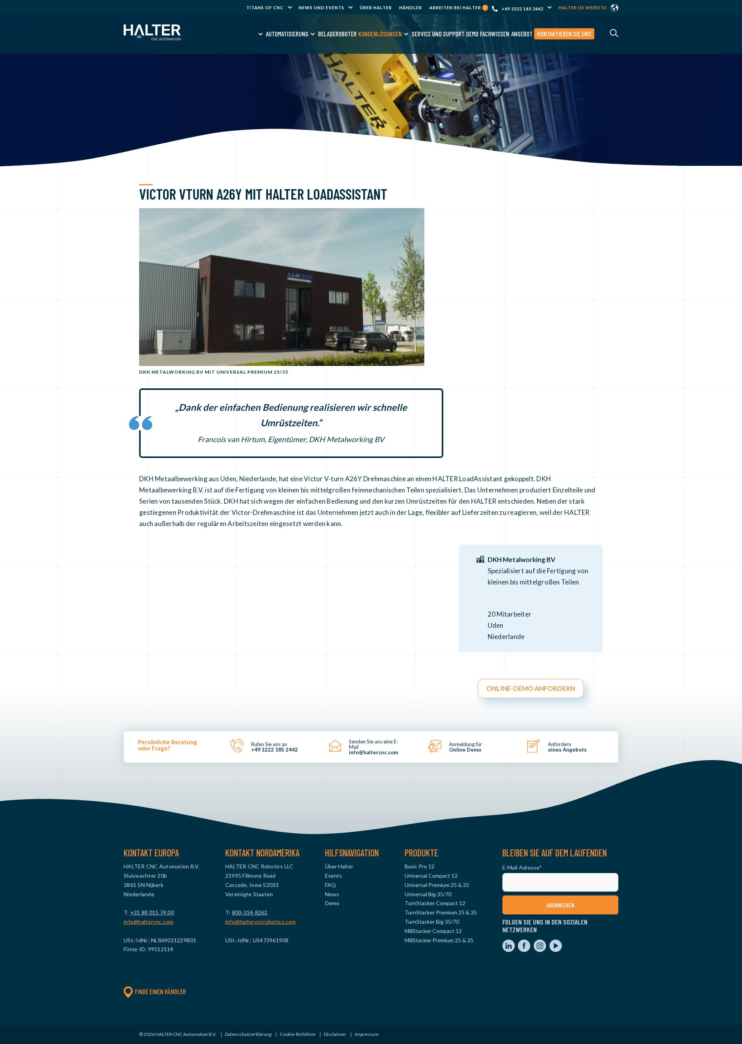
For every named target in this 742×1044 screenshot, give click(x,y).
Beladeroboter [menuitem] (337, 34)
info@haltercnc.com (149, 921)
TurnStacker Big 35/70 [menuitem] (432, 921)
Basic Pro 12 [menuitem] (419, 866)
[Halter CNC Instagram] (540, 950)
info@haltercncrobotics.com (260, 921)
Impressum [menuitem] (367, 1034)
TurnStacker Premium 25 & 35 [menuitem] (441, 912)
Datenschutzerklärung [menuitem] (248, 1034)
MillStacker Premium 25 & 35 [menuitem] (439, 940)
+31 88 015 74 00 (152, 912)
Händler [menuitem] (410, 7)
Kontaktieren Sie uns (564, 34)
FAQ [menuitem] (330, 885)
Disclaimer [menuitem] (335, 1034)
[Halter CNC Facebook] (524, 950)
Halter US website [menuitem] (582, 7)
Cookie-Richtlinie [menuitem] (297, 1034)
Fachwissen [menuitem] (494, 34)
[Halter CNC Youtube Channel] (555, 950)
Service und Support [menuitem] (438, 34)
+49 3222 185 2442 (522, 8)
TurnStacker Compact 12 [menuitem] (435, 903)
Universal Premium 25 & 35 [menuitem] (437, 885)
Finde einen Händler (160, 991)
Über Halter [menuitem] (376, 7)
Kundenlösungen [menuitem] (380, 34)
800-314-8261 (250, 912)
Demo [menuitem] (472, 34)
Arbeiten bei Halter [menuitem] (457, 7)
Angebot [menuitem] (522, 34)
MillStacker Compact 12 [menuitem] (433, 931)
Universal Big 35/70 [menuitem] (428, 894)
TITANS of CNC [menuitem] (265, 7)
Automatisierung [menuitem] (287, 34)
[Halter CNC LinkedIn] (509, 950)
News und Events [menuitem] (321, 7)
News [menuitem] (332, 894)
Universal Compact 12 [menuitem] (431, 875)
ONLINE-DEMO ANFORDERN (531, 688)
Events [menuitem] (333, 875)
